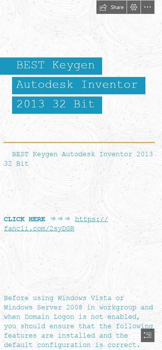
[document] (81, 175)
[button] (111, 7)
